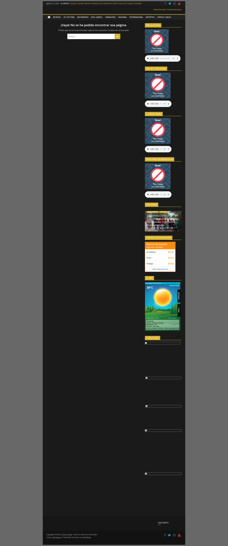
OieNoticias (166, 228)
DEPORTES (150, 17)
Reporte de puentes (157, 244)
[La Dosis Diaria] (49, 17)
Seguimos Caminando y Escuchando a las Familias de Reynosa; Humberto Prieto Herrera (163, 220)
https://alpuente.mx (160, 269)
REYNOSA (57, 17)
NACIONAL (122, 17)
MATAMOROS (82, 17)
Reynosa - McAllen (155, 247)
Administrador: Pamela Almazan (168, 9)
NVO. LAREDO (96, 17)
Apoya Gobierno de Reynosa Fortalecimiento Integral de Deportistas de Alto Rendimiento (104, 3)
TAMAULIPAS (110, 17)
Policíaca (163, 211)
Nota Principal (152, 211)
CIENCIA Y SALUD (164, 17)
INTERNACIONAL (136, 17)
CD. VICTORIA (69, 17)
